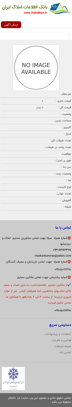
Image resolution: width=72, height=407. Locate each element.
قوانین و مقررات (61, 340)
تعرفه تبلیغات (62, 346)
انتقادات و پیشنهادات (58, 334)
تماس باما (65, 352)
